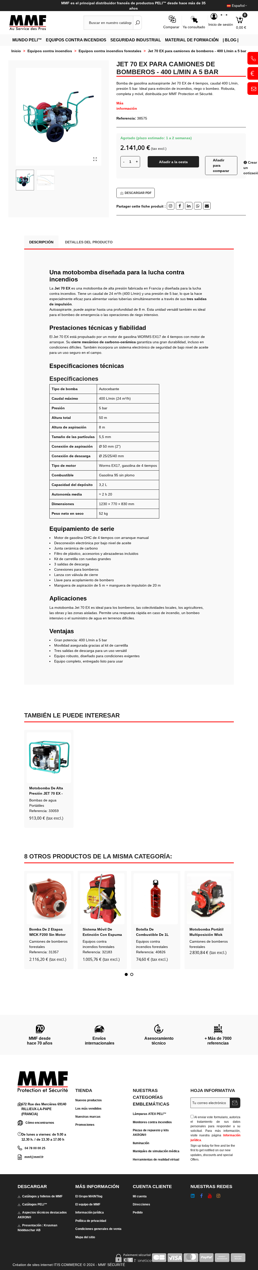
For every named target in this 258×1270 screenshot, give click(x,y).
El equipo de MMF (87, 1204)
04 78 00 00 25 (35, 1148)
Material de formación (192, 40)
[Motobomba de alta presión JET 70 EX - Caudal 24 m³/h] (49, 757)
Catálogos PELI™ (34, 1204)
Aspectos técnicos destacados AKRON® (42, 1215)
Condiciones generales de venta (98, 1229)
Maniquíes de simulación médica (156, 1151)
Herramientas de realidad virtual (156, 1159)
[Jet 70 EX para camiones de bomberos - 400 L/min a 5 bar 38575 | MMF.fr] (95, 159)
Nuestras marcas (88, 1116)
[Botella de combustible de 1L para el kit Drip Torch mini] (156, 898)
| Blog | (230, 40)
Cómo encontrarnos (39, 1122)
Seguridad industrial (135, 40)
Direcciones (141, 1204)
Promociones (84, 1125)
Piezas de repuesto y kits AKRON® (151, 1133)
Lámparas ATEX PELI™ (149, 1114)
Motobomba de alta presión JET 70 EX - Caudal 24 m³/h (46, 793)
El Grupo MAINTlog (88, 1196)
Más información (126, 105)
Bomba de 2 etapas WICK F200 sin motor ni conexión (47, 934)
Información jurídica (89, 1212)
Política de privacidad (90, 1221)
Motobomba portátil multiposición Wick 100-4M (206, 934)
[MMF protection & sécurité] (36, 23)
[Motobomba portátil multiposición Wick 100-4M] (209, 898)
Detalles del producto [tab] (89, 242)
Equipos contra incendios (76, 40)
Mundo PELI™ (27, 40)
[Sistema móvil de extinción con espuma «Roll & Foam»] (102, 898)
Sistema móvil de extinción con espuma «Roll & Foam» (102, 934)
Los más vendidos (88, 1108)
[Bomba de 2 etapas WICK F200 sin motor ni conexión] (49, 898)
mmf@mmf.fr (34, 1157)
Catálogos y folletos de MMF (42, 1196)
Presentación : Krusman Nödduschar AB (37, 1228)
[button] (126, 974)
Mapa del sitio (85, 1237)
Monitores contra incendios (152, 1122)
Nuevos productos (88, 1100)
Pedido (138, 1212)
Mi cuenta (140, 1196)
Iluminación (141, 1143)
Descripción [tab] (41, 242)
